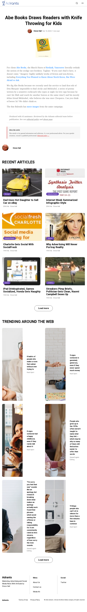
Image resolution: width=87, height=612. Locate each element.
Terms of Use (23, 600)
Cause (7, 283)
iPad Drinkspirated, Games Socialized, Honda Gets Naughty (22, 290)
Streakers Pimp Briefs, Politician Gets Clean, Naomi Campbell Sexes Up (62, 291)
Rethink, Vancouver (55, 67)
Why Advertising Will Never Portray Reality (61, 246)
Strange (7, 194)
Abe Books (21, 67)
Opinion (50, 238)
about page (47, 119)
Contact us (37, 587)
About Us (36, 582)
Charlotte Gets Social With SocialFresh (18, 246)
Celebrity (50, 283)
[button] (82, 3)
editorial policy (33, 119)
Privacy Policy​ (35, 600)
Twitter (63, 582)
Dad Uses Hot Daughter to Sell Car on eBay (20, 201)
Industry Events (52, 194)
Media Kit (36, 592)
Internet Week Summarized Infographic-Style (61, 201)
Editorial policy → (43, 135)
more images (33, 106)
